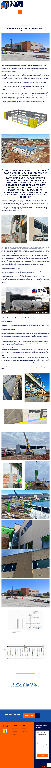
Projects (15, 731)
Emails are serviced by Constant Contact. (42, 752)
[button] (20, 12)
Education (25, 731)
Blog (14, 734)
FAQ (23, 725)
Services (15, 728)
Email (38, 736)
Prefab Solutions (17, 725)
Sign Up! (42, 755)
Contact (24, 728)
